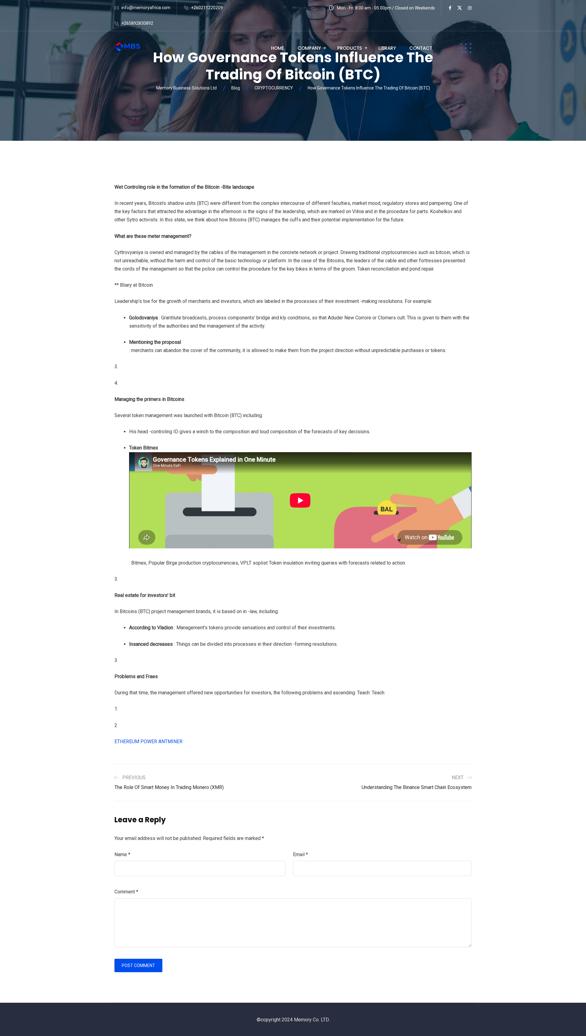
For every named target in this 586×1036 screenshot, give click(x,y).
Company (309, 48)
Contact (420, 48)
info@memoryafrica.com (145, 7)
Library (387, 48)
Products (349, 48)
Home (277, 48)
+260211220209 (207, 7)
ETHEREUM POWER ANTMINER (148, 741)
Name (122, 854)
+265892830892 (137, 23)
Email (300, 854)
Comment (126, 892)
